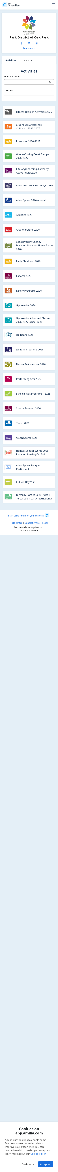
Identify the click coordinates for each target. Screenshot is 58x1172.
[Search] (50, 81)
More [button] (26, 60)
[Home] (10, 4)
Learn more (29, 48)
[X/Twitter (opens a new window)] (29, 42)
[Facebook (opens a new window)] (22, 42)
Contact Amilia (32, 522)
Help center (16, 522)
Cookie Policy (38, 1153)
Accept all (45, 1164)
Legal (45, 522)
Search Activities (12, 76)
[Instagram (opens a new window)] (36, 42)
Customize (28, 1164)
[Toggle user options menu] (54, 5)
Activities (10, 60)
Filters (9, 90)
